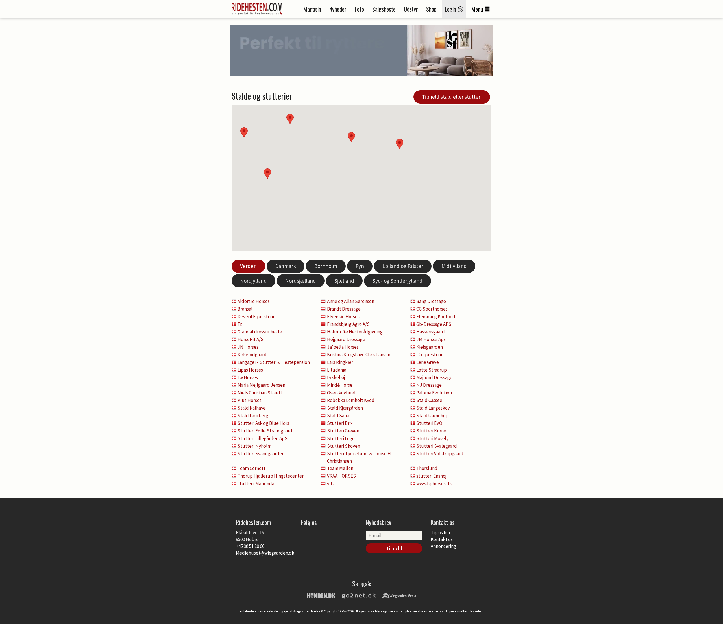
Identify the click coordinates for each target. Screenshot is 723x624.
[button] (399, 144)
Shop (431, 9)
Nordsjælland (300, 280)
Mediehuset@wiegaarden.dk (265, 553)
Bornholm (325, 266)
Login (451, 9)
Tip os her (440, 532)
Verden (248, 266)
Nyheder (338, 9)
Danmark (285, 266)
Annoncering (443, 546)
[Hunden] (321, 595)
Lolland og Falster (402, 266)
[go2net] (359, 595)
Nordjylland (253, 280)
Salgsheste (384, 9)
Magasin (312, 9)
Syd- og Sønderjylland (398, 280)
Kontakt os (442, 539)
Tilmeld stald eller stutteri (452, 96)
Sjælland (344, 280)
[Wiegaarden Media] (399, 595)
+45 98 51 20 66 (250, 546)
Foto (359, 9)
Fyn (360, 266)
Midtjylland (454, 266)
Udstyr (411, 9)
